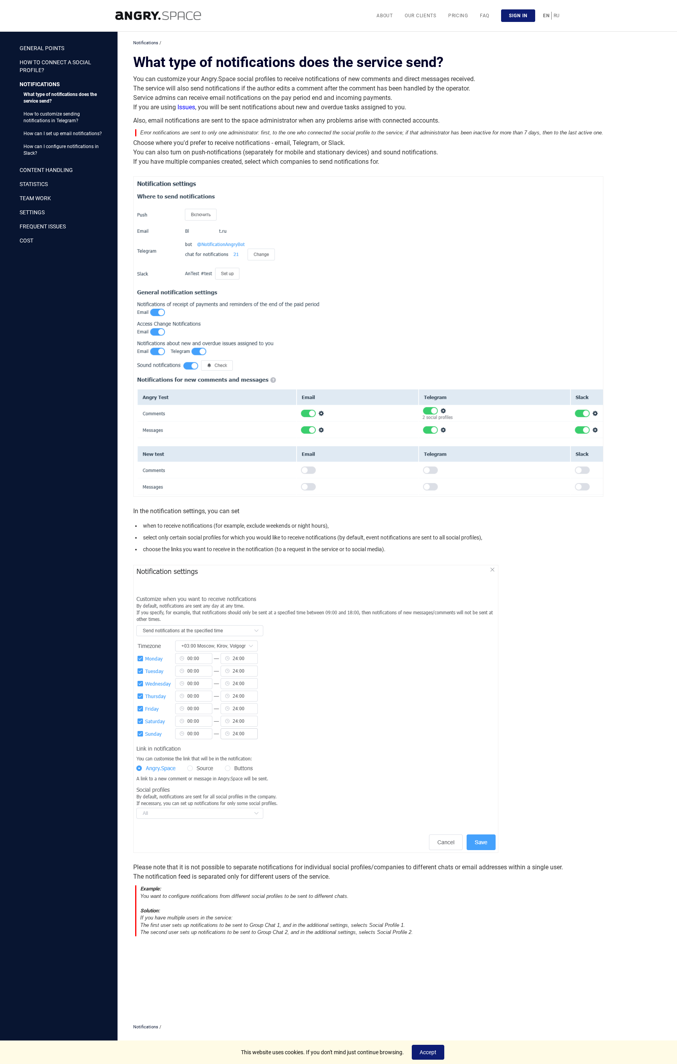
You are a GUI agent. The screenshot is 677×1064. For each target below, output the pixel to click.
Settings (32, 212)
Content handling (46, 170)
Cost (26, 240)
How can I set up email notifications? (63, 133)
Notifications (40, 84)
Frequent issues (43, 226)
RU (557, 15)
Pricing (458, 15)
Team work (35, 198)
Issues (186, 107)
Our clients (420, 15)
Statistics (34, 184)
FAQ (484, 15)
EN (546, 15)
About (385, 15)
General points (42, 48)
